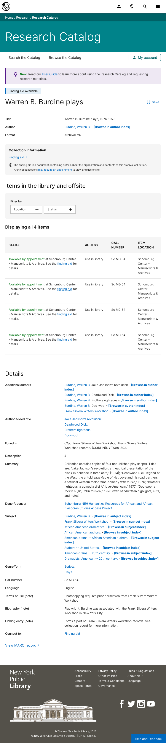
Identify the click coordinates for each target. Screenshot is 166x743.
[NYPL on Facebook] (122, 704)
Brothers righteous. (77, 430)
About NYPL (136, 675)
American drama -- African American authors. (96, 538)
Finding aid (16, 157)
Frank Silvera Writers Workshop (86, 411)
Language (134, 680)
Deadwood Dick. (76, 424)
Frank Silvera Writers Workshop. (86, 521)
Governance (106, 685)
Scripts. (69, 566)
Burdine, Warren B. (77, 127)
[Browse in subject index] (112, 516)
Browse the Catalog (65, 57)
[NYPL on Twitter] (132, 704)
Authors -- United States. (82, 547)
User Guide (49, 74)
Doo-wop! (71, 435)
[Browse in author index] (112, 127)
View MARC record (20, 645)
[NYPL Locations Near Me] (131, 6)
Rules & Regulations (141, 671)
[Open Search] (144, 6)
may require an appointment (55, 169)
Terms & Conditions (111, 680)
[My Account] (118, 6)
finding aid (64, 263)
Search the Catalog (24, 57)
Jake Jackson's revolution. (83, 419)
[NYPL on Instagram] (141, 704)
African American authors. (82, 532)
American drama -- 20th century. (87, 553)
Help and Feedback (149, 739)
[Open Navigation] (157, 6)
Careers (80, 680)
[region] (83, 296)
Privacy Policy (107, 671)
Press (78, 675)
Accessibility (83, 671)
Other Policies (107, 675)
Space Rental (83, 685)
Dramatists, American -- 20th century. (91, 558)
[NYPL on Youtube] (151, 704)
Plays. (68, 572)
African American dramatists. (84, 527)
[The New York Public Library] (6, 6)
